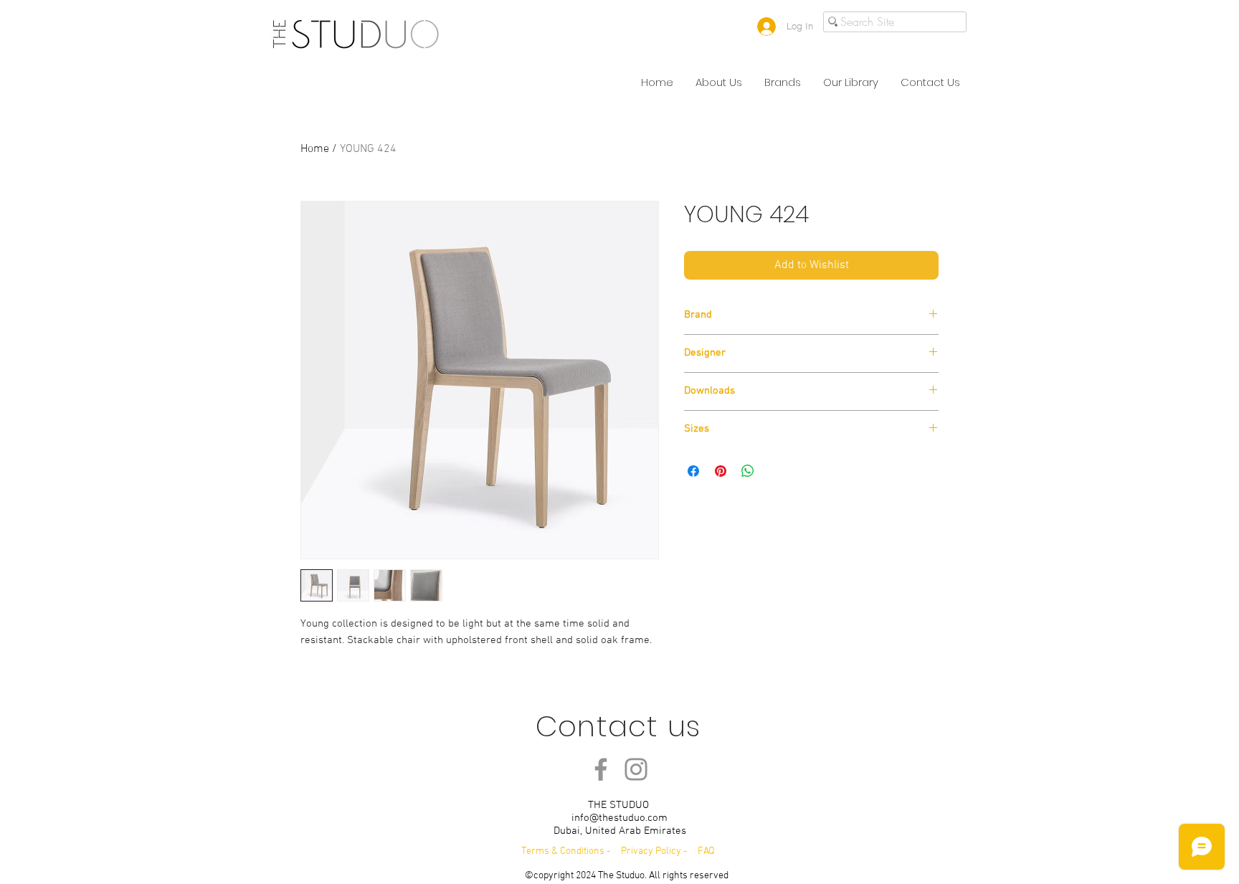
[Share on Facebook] (693, 471)
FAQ (706, 851)
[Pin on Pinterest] (720, 471)
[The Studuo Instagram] (636, 769)
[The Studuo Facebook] (601, 769)
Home (314, 149)
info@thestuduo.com (619, 818)
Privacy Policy (652, 851)
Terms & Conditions (562, 851)
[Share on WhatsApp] (747, 471)
